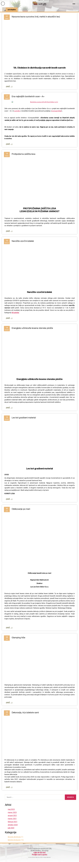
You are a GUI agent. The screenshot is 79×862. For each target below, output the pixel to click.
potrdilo (17, 111)
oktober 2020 (13, 825)
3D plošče (15, 313)
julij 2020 (11, 828)
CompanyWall (56, 111)
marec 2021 (12, 819)
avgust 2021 (12, 815)
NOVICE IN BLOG (14, 840)
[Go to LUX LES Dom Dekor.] (3, 10)
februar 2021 (12, 822)
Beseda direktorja (14, 837)
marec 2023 (12, 812)
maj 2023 (11, 809)
